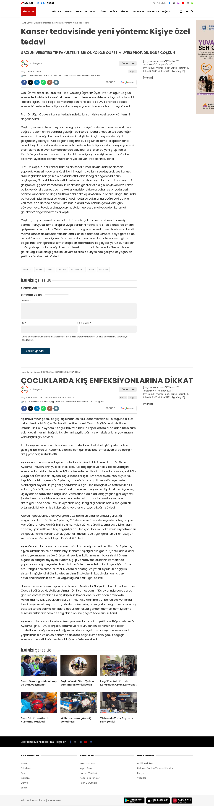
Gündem (26, 768)
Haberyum (36, 63)
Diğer (165, 11)
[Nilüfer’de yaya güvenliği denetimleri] (78, 703)
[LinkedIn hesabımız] (188, 3)
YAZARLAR (153, 11)
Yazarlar (141, 778)
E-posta (86, 323)
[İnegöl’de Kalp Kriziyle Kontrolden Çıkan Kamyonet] (118, 666)
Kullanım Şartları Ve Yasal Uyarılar (155, 768)
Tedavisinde (78, 269)
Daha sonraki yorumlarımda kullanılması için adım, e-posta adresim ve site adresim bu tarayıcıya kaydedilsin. (75, 338)
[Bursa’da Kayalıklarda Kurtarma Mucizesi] (39, 703)
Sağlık (133, 71)
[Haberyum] (28, 15)
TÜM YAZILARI (127, 63)
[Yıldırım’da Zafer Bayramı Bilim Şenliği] (118, 703)
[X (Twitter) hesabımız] (174, 3)
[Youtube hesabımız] (183, 3)
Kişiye (40, 269)
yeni (92, 269)
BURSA (68, 11)
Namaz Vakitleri (88, 773)
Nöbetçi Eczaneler (89, 778)
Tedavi (63, 269)
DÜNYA (103, 11)
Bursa (123, 397)
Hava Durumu (87, 763)
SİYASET (125, 11)
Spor (23, 773)
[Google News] (127, 82)
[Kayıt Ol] (181, 11)
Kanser (27, 269)
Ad (24, 323)
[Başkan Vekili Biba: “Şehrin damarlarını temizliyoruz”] (78, 666)
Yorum (26, 300)
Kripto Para (86, 768)
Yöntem (104, 269)
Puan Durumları (88, 782)
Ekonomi (25, 778)
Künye (140, 773)
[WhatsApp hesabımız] (192, 3)
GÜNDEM (56, 11)
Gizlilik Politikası (145, 763)
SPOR (78, 11)
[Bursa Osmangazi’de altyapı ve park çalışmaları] (39, 666)
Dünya (24, 782)
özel (51, 269)
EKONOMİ (90, 11)
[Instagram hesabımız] (178, 3)
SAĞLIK (114, 11)
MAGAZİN (138, 11)
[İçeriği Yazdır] (56, 82)
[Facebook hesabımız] (169, 3)
